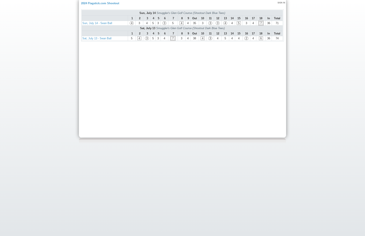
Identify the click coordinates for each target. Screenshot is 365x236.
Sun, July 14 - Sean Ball (97, 23)
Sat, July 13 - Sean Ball (97, 38)
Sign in (281, 3)
